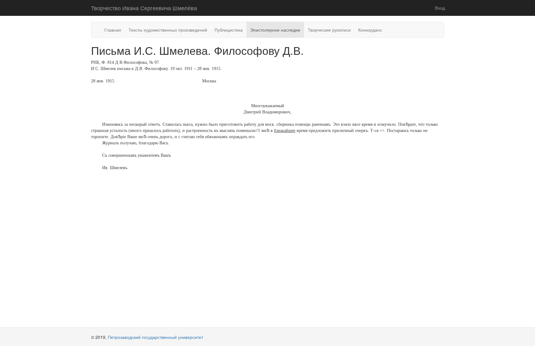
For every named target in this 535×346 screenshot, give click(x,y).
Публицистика (229, 30)
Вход (440, 8)
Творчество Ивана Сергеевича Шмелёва (144, 8)
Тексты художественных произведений (167, 30)
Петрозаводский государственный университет (155, 337)
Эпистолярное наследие (275, 30)
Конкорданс (370, 30)
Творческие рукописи (329, 30)
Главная (112, 30)
